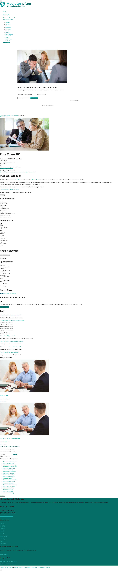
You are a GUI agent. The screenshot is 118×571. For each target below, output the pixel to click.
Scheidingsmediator (8, 19)
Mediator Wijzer (4, 567)
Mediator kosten (7, 16)
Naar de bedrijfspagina (47, 105)
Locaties (5, 21)
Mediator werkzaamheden (9, 17)
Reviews (31, 172)
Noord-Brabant (9, 34)
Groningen (8, 29)
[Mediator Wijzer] (15, 6)
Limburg (7, 32)
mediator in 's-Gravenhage (17, 179)
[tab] (59, 315)
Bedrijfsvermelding (4, 554)
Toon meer (3, 495)
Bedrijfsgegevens (7, 172)
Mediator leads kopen (5, 553)
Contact (2, 564)
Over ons (7, 12)
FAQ (34, 172)
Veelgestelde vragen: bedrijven (7, 563)
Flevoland (7, 24)
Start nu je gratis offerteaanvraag (9, 189)
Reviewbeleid (41, 567)
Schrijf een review (4, 307)
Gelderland (8, 27)
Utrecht (7, 37)
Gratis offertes (6, 42)
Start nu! (15, 454)
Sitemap (11, 567)
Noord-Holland (9, 35)
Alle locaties (3, 543)
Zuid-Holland (8, 39)
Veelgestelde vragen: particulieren (8, 561)
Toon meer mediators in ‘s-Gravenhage (10, 446)
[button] (10, 315)
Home (4, 11)
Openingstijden (25, 172)
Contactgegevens (16, 172)
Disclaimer (34, 567)
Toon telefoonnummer (5, 254)
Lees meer (3, 195)
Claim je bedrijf (3, 116)
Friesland (7, 26)
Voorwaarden (27, 567)
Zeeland (7, 40)
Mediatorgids (6, 14)
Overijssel (7, 31)
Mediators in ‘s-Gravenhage (11, 115)
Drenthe (7, 22)
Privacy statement (18, 567)
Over (1, 172)
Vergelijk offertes (34, 97)
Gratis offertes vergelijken (6, 168)
